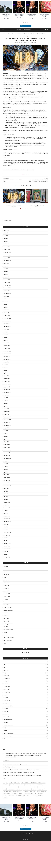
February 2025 (7, 279)
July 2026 (6, 233)
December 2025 (7, 252)
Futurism (6, 613)
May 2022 (6, 370)
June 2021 (6, 400)
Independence (27, 789)
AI (12, 33)
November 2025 (7, 255)
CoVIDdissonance (20, 784)
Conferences (7, 582)
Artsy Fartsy (6, 574)
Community (6, 580)
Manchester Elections (17, 791)
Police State (30, 169)
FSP (36, 787)
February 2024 (7, 312)
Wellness (5, 797)
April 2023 (6, 340)
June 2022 (6, 367)
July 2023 (6, 332)
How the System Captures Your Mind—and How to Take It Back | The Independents (21, 769)
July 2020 (6, 430)
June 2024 (6, 301)
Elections (6, 599)
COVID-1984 (12, 784)
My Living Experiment (8, 624)
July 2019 (6, 463)
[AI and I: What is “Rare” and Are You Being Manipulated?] (14, 196)
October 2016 (7, 518)
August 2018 (6, 488)
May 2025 (6, 271)
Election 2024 (7, 596)
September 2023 (7, 326)
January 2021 (6, 414)
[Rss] (32, 833)
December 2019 (7, 450)
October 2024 (7, 290)
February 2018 (7, 502)
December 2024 (7, 285)
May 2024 (6, 304)
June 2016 (6, 529)
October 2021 (7, 389)
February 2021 (7, 411)
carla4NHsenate (34, 782)
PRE (35, 793)
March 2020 (6, 441)
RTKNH (5, 795)
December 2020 (7, 417)
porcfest (21, 793)
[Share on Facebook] (24, 175)
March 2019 (6, 474)
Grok (5, 789)
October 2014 (7, 546)
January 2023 (7, 348)
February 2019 (7, 477)
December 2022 (7, 351)
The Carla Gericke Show (9, 637)
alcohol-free (17, 782)
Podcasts (6, 626)
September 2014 (7, 549)
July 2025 (6, 266)
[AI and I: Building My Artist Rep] (37, 196)
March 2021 (6, 409)
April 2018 (6, 499)
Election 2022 (7, 593)
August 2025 (6, 263)
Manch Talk (6, 621)
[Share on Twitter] (25, 175)
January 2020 (7, 447)
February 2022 (7, 378)
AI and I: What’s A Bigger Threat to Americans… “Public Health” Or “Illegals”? (19, 772)
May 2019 (6, 469)
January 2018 (6, 505)
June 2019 (6, 466)
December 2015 (7, 532)
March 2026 (6, 244)
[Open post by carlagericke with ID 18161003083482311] (45, 7)
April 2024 (6, 307)
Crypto (33, 784)
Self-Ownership (19, 795)
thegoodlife (33, 795)
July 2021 (6, 397)
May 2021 (6, 403)
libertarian (34, 789)
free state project (15, 169)
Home (4, 33)
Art (4, 571)
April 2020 (6, 439)
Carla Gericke (19, 42)
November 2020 (7, 419)
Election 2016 (6, 585)
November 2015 (7, 535)
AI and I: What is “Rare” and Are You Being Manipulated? (15, 764)
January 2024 (7, 315)
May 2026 (6, 238)
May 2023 (6, 337)
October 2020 (7, 422)
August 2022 (6, 362)
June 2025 (6, 268)
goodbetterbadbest (42, 787)
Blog (9, 33)
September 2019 (7, 458)
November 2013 (7, 557)
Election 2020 (7, 591)
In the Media (6, 618)
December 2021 (7, 384)
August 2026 (6, 230)
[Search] (48, 30)
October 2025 (7, 257)
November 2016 (7, 516)
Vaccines (40, 795)
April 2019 (6, 472)
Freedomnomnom (8, 607)
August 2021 (6, 395)
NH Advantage (43, 791)
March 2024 (6, 310)
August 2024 (6, 296)
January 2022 (7, 381)
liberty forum (41, 789)
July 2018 (6, 491)
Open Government (7, 793)
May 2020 (6, 436)
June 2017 (6, 510)
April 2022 (6, 373)
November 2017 (7, 507)
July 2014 (6, 551)
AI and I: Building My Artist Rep (37, 205)
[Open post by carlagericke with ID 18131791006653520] (32, 7)
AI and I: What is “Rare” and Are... (14, 205)
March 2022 (6, 375)
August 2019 (6, 461)
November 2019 (7, 452)
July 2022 (6, 365)
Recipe (5, 632)
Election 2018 (6, 588)
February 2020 (7, 444)
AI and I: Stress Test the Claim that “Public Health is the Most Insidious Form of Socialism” (22, 775)
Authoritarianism (7, 169)
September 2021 (7, 392)
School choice (11, 795)
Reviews (5, 635)
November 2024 (7, 288)
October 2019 (7, 455)
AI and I (11, 782)
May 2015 (6, 540)
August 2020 (6, 428)
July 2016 (6, 527)
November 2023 (7, 321)
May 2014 (6, 554)
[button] (5, 199)
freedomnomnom (14, 787)
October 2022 (7, 356)
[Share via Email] (28, 175)
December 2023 (7, 318)
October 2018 (7, 483)
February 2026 (7, 246)
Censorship (6, 784)
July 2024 (6, 299)
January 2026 (7, 249)
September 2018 (7, 485)
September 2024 (7, 293)
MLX (38, 791)
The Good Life (26, 795)
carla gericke (42, 782)
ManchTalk (26, 791)
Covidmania (27, 784)
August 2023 (6, 329)
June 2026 (6, 235)
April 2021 (6, 406)
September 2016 (7, 521)
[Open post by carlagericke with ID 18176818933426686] (19, 7)
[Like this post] (23, 175)
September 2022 (7, 359)
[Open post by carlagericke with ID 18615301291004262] (6, 7)
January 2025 (7, 282)
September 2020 (7, 425)
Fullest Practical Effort (8, 610)
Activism (6, 566)
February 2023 (7, 345)
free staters (24, 169)
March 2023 (6, 343)
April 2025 (6, 274)
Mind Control (32, 791)
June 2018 (6, 494)
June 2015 (6, 538)
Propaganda (40, 793)
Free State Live (7, 604)
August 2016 (6, 524)
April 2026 (6, 241)
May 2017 (6, 513)
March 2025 (6, 277)
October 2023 (7, 323)
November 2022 (7, 354)
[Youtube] (26, 833)
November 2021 (7, 387)
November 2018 (7, 480)
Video (5, 643)
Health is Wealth (20, 789)
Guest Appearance (11, 789)
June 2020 (6, 433)
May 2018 (6, 496)
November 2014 (7, 543)
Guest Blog (6, 615)
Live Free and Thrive (7, 791)
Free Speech (22, 787)
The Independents (8, 640)
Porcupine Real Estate (8, 629)
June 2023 (6, 334)
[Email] (29, 833)
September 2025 (7, 260)
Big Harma (27, 782)
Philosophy (15, 793)
